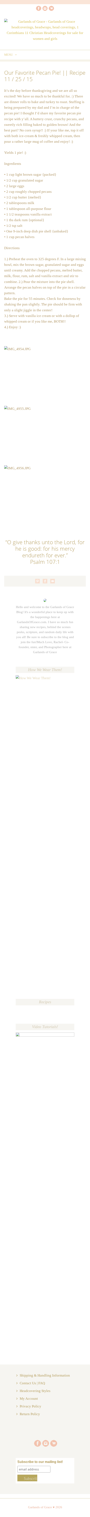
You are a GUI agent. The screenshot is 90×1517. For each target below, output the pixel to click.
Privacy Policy (30, 1406)
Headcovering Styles (35, 1391)
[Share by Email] (52, 581)
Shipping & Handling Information (45, 1375)
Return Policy (30, 1414)
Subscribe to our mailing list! (40, 1462)
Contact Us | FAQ (32, 1383)
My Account (29, 1399)
